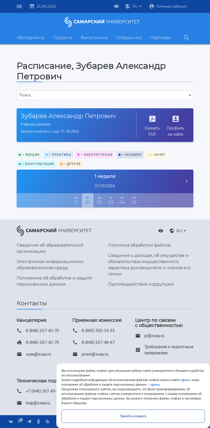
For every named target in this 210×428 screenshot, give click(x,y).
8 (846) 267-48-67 (98, 342)
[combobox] (105, 95)
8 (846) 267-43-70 (42, 330)
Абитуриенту (31, 37)
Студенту (62, 37)
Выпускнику (94, 37)
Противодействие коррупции (141, 284)
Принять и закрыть (133, 416)
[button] (134, 6)
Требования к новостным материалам (168, 349)
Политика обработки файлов (139, 245)
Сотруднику (129, 37)
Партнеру (160, 37)
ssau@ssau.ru (38, 354)
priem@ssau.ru (95, 354)
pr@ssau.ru (154, 335)
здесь (185, 380)
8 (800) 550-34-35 (98, 330)
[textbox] (105, 95)
